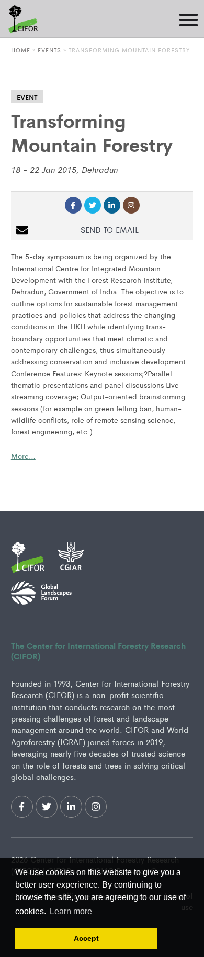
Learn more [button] (71, 911)
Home (20, 49)
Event (27, 97)
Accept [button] (86, 938)
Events (50, 49)
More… (23, 456)
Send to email (110, 229)
